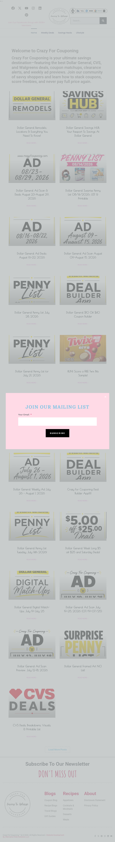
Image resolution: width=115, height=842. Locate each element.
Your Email (24, 415)
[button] (105, 397)
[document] (57, 421)
